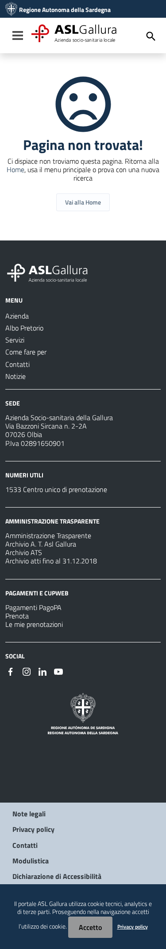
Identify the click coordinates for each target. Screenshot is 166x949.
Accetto (90, 927)
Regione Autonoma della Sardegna (65, 10)
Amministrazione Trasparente (48, 535)
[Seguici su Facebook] (10, 670)
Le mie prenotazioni (34, 624)
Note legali (29, 813)
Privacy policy (33, 829)
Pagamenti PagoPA (33, 607)
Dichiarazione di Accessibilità (56, 876)
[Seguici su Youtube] (58, 670)
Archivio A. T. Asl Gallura (40, 544)
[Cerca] (151, 36)
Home (15, 169)
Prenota (17, 615)
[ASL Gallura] (11, 10)
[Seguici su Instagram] (26, 670)
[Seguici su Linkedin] (42, 670)
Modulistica (30, 860)
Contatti (25, 845)
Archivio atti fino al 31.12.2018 (51, 560)
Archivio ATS (23, 552)
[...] (51, 271)
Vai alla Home (83, 202)
